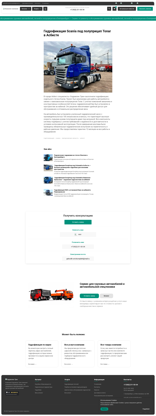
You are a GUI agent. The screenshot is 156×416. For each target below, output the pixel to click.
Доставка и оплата (27, 3)
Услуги (36, 9)
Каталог (24, 9)
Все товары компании (111, 345)
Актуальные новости (127, 9)
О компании (45, 3)
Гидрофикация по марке (39, 345)
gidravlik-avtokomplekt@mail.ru (11, 3)
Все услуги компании (74, 345)
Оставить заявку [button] (78, 222)
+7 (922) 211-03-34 (78, 247)
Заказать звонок (145, 9)
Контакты (37, 3)
